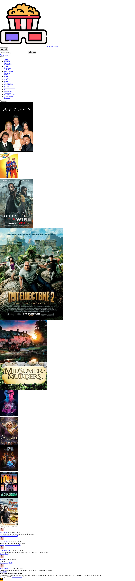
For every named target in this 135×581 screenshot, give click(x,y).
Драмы (6, 81)
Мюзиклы (7, 74)
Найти (33, 52)
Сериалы (7, 98)
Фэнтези (6, 78)
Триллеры (7, 93)
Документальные (9, 94)
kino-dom (52, 46)
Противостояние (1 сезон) (9, 536)
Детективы (7, 89)
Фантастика (8, 65)
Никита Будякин (5, 568)
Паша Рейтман (5, 550)
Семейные (7, 68)
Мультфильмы (8, 96)
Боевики (6, 69)
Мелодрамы (8, 83)
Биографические (9, 88)
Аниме (6, 76)
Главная (6, 60)
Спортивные (8, 91)
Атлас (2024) (4, 554)
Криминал (7, 63)
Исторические (8, 84)
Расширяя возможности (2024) (10, 545)
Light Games (4, 541)
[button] (4, 55)
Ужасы (6, 66)
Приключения (8, 71)
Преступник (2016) (6, 563)
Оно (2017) (3, 572)
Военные (7, 79)
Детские (6, 86)
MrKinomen (4, 532)
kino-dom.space (17, 577)
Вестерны (7, 61)
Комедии (7, 73)
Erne (1, 559)
